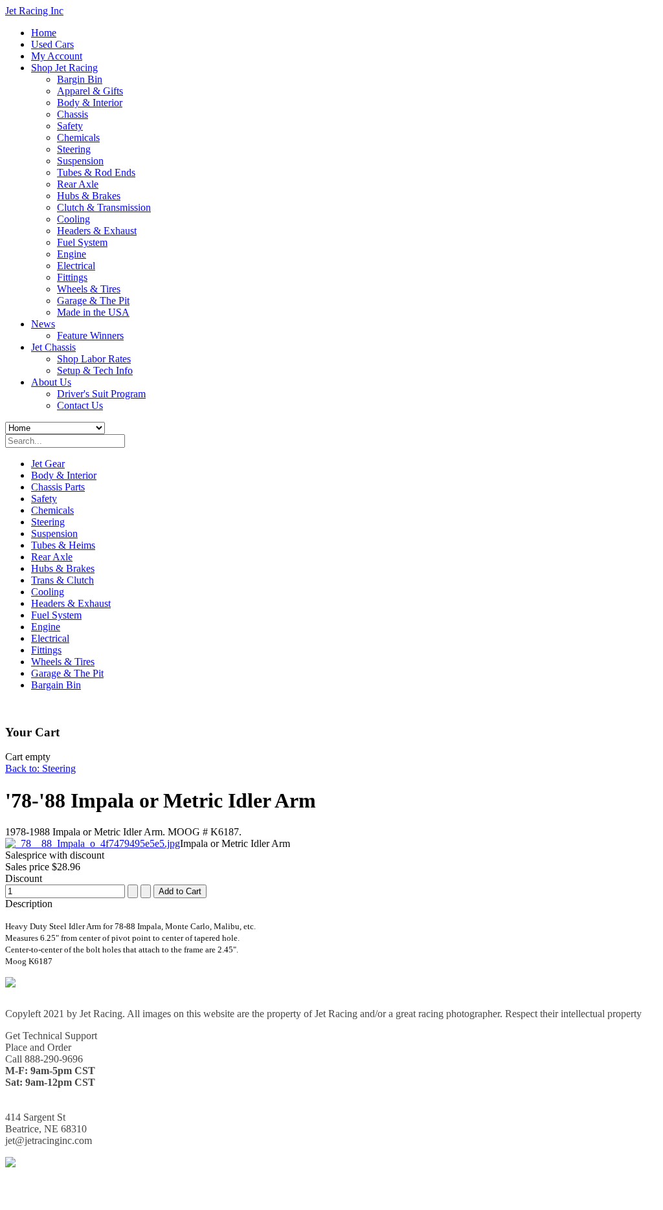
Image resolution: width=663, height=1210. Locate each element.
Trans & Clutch (62, 580)
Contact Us (80, 405)
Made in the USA (93, 312)
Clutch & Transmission (104, 207)
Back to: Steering (40, 768)
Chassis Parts (58, 486)
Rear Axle (77, 184)
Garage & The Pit (93, 300)
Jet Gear (48, 463)
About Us (51, 382)
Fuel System (82, 242)
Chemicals (78, 137)
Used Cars (52, 44)
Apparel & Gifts (90, 90)
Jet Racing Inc (34, 10)
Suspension (80, 160)
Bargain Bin (56, 684)
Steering (74, 149)
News (43, 323)
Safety (70, 125)
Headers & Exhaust (97, 230)
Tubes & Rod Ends (96, 172)
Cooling (73, 219)
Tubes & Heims (63, 545)
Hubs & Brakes (88, 195)
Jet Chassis (53, 347)
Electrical (76, 265)
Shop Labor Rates (94, 358)
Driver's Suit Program (101, 393)
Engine (71, 253)
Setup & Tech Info (95, 370)
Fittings (72, 277)
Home (43, 32)
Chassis (72, 114)
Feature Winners (90, 335)
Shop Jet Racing (64, 67)
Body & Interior (89, 102)
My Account (56, 55)
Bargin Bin (79, 79)
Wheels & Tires (88, 288)
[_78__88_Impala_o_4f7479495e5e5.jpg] (92, 843)
